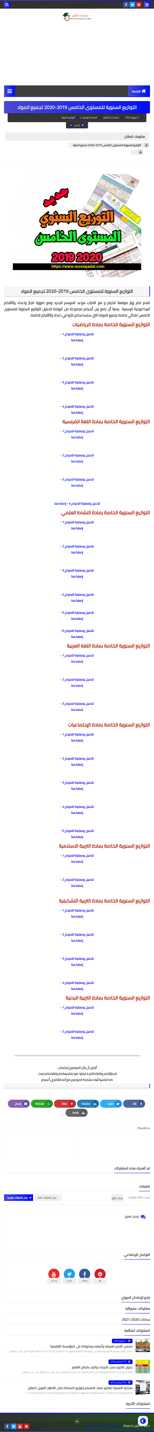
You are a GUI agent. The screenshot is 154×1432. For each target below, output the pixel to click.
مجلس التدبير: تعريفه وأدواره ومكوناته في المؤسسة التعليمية (91, 1346)
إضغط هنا (77, 340)
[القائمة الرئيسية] (9, 90)
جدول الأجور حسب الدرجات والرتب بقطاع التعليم (102, 1367)
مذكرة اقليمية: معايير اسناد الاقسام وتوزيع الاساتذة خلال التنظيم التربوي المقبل (80, 1388)
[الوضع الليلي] (143, 1421)
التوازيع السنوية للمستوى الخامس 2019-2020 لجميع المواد (107, 145)
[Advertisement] (77, 53)
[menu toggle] (147, 5)
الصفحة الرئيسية (90, 117)
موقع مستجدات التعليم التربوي (101, 1426)
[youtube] (20, 1426)
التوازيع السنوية (68, 117)
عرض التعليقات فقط (47, 1197)
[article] (42, 1148)
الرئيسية (136, 91)
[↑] (77, 1421)
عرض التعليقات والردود (17, 1197)
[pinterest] (139, 4)
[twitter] (132, 4)
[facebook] (126, 4)
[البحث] (7, 5)
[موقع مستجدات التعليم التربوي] (77, 17)
